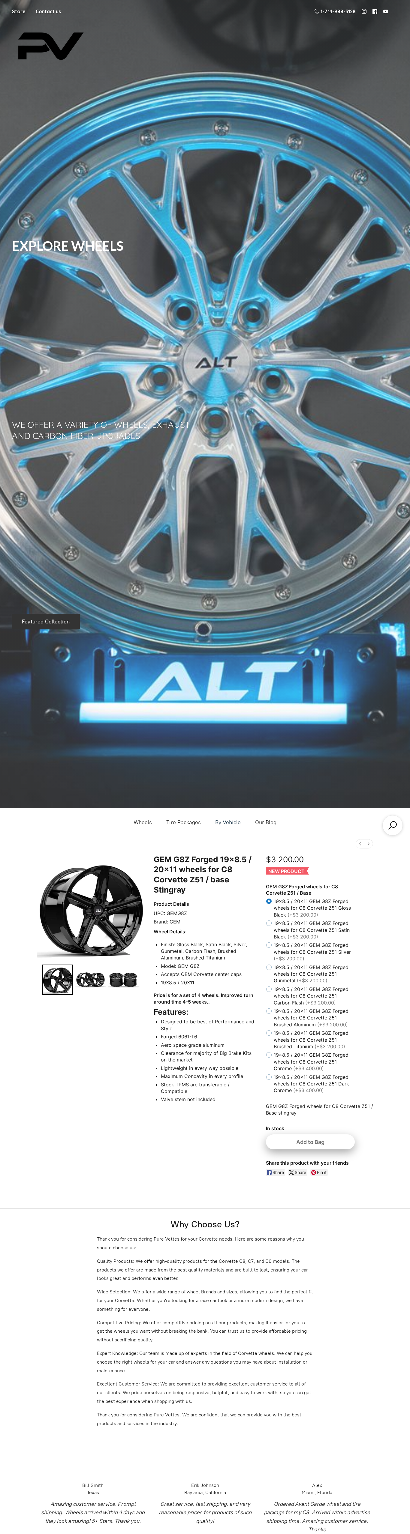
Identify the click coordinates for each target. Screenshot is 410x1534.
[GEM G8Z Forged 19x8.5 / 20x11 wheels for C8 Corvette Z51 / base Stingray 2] (123, 980)
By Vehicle (228, 822)
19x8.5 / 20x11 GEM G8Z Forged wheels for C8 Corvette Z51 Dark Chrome (311, 1084)
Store (19, 11)
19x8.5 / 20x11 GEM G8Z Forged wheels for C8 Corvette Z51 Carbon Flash (311, 996)
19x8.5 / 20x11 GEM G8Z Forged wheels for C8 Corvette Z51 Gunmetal (311, 974)
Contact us (48, 11)
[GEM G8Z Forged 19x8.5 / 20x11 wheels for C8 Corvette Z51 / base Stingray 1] (90, 980)
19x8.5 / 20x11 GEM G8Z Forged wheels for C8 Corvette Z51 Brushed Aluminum (311, 1018)
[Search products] (392, 825)
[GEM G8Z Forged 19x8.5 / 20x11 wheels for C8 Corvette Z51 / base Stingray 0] (57, 980)
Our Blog (265, 822)
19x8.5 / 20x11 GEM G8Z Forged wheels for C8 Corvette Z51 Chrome (311, 1061)
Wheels (143, 822)
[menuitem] (360, 843)
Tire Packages (183, 822)
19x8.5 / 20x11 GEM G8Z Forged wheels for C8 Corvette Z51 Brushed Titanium (311, 1039)
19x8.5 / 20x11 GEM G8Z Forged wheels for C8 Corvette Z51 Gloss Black (312, 908)
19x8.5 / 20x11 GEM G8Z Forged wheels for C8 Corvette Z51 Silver (312, 952)
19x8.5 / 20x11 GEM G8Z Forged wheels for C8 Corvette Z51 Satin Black (312, 930)
